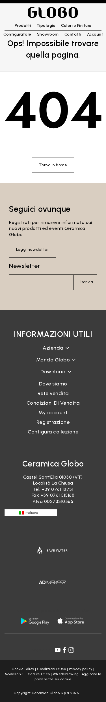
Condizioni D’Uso (51, 669)
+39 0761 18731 (57, 489)
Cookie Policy (23, 669)
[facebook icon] (64, 650)
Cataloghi (53, 376)
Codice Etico (39, 674)
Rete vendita (53, 393)
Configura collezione (53, 432)
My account (53, 412)
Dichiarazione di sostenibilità (53, 364)
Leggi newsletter (32, 249)
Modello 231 (15, 674)
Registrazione (53, 422)
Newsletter (24, 266)
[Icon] (53, 550)
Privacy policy (80, 669)
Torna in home (53, 165)
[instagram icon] (71, 650)
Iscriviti (87, 282)
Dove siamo (53, 384)
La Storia (53, 352)
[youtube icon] (57, 650)
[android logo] (35, 621)
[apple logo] (71, 621)
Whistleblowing (66, 674)
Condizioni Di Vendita (53, 403)
